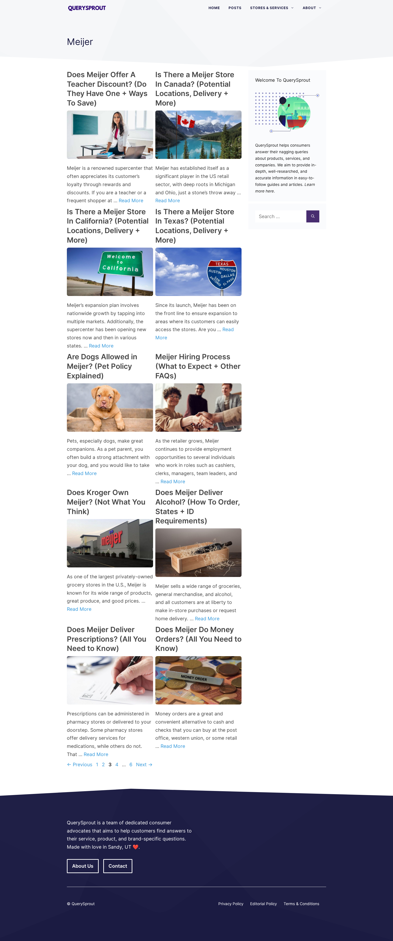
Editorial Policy (263, 904)
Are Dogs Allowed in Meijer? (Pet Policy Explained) (102, 366)
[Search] (312, 216)
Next (144, 764)
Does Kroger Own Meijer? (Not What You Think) (106, 502)
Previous (79, 764)
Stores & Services (269, 8)
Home (214, 8)
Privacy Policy (230, 904)
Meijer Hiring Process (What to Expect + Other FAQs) (198, 366)
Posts (235, 8)
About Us (82, 866)
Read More (131, 200)
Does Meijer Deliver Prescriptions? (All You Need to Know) (106, 639)
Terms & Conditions (301, 904)
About (309, 8)
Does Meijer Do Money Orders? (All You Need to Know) (198, 639)
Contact (117, 866)
